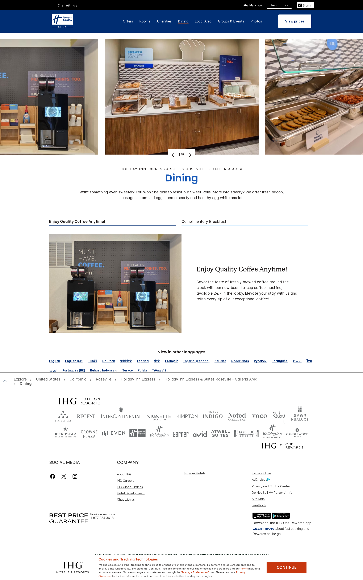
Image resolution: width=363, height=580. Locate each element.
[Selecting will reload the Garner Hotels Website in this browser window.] (181, 433)
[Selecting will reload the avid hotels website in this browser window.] (200, 433)
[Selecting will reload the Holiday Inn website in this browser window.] (159, 433)
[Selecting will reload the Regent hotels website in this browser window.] (86, 415)
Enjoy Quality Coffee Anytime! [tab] (77, 221)
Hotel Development (131, 493)
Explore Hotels (194, 473)
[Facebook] (53, 476)
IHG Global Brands (130, 487)
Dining (183, 21)
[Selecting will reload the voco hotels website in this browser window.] (259, 415)
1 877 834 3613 (102, 518)
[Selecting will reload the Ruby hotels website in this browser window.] (278, 415)
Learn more (264, 528)
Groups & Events (231, 21)
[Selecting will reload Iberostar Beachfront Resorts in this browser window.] (65, 433)
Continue (287, 567)
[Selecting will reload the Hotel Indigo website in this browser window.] (213, 415)
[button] (305, 5)
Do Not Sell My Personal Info (272, 492)
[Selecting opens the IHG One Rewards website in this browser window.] (282, 446)
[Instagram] (75, 476)
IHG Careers (125, 480)
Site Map (258, 499)
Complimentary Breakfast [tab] (204, 221)
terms (244, 568)
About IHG (124, 474)
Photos (256, 21)
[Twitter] (64, 476)
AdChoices (259, 479)
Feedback (259, 505)
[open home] (6, 381)
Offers (128, 21)
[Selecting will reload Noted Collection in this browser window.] (237, 415)
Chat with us (126, 499)
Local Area (203, 21)
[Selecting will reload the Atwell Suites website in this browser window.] (220, 433)
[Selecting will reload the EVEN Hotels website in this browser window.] (113, 433)
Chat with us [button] (67, 5)
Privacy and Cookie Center (271, 486)
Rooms (144, 21)
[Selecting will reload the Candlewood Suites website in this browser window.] (297, 433)
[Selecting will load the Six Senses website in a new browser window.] (63, 415)
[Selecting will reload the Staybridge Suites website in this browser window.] (246, 433)
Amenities (164, 21)
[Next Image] (189, 155)
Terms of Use (261, 473)
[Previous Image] (173, 155)
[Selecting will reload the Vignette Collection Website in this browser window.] (159, 415)
